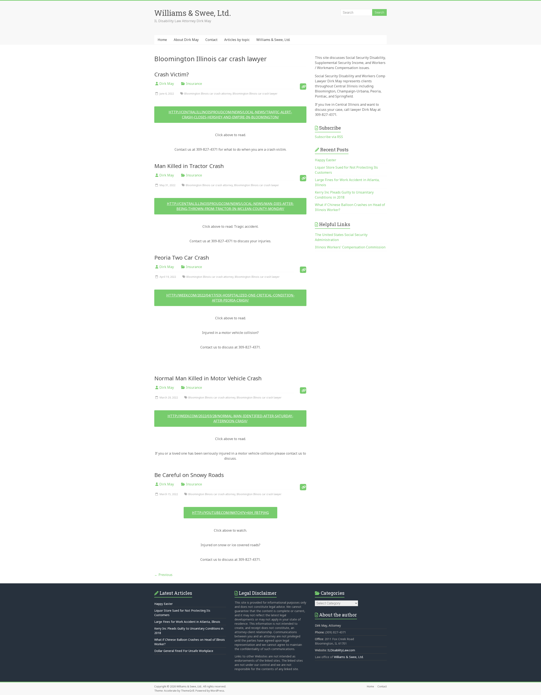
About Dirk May (186, 39)
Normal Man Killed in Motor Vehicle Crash (208, 378)
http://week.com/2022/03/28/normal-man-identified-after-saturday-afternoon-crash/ (230, 418)
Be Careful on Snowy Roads (189, 475)
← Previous (163, 574)
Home (162, 39)
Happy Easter (325, 160)
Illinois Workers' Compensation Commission (350, 247)
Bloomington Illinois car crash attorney (207, 93)
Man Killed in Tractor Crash (189, 166)
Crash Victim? (171, 74)
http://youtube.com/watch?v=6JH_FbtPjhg (230, 512)
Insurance (194, 83)
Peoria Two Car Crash (181, 257)
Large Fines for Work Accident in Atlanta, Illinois (187, 622)
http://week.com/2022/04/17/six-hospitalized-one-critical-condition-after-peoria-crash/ (230, 298)
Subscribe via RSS (329, 136)
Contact (211, 39)
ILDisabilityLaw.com (341, 650)
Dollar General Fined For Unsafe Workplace (183, 651)
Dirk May (166, 83)
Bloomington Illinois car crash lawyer (255, 93)
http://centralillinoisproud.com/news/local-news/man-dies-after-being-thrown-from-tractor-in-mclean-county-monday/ (230, 206)
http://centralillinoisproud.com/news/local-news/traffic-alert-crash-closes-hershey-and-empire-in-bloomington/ (230, 114)
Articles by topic (237, 39)
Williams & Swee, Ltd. (192, 13)
